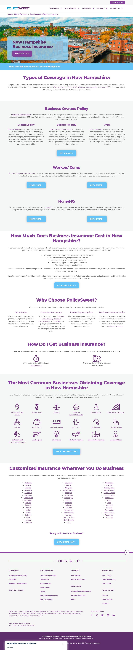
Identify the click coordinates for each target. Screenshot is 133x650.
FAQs (73, 599)
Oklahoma (109, 483)
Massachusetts (68, 490)
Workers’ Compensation (87, 87)
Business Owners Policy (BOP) (65, 87)
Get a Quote (106, 575)
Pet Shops (76, 427)
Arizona (28, 488)
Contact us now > (115, 326)
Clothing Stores (116, 427)
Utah (109, 502)
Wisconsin (109, 515)
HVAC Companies (76, 440)
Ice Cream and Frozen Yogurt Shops (17, 441)
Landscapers (37, 440)
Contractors (36, 427)
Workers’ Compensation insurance (22, 173)
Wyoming (109, 517)
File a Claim (106, 583)
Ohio (69, 522)
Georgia (28, 505)
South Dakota (109, 495)
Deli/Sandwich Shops (116, 412)
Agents (105, 595)
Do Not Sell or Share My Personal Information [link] (83, 643)
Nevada (69, 507)
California (28, 492)
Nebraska (69, 505)
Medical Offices (116, 440)
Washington (109, 510)
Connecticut (28, 497)
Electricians (56, 440)
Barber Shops (36, 412)
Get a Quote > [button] (22, 53)
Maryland (68, 488)
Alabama (28, 483)
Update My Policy (109, 579)
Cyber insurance (96, 129)
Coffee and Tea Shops (17, 413)
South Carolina (109, 492)
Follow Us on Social (78, 579)
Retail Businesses (46, 599)
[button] (63, 644)
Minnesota (69, 495)
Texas (109, 500)
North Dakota (68, 520)
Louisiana (68, 483)
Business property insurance (61, 129)
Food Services (45, 583)
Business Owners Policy (21, 114)
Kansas (28, 520)
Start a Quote (117, 2)
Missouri (68, 500)
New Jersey (68, 510)
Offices (17, 427)
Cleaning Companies (96, 440)
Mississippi (68, 497)
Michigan (68, 492)
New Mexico (68, 512)
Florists (56, 412)
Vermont (109, 505)
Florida (28, 502)
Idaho (28, 510)
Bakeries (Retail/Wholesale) (76, 413)
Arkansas (28, 490)
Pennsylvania (109, 488)
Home (9, 14)
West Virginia (109, 512)
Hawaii (28, 507)
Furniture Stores (56, 427)
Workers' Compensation (18, 583)
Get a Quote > (36, 365)
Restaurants (96, 427)
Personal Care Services (49, 595)
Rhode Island (109, 490)
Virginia (109, 507)
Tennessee (109, 497)
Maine (68, 485)
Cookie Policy (10, 647)
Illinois (28, 512)
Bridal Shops (96, 412)
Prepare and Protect (78, 595)
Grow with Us (107, 599)
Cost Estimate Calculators (81, 591)
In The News (76, 575)
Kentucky (28, 522)
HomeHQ (104, 87)
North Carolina (68, 517)
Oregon (109, 485)
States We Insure (21, 14)
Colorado (28, 495)
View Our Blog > (97, 611)
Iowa (28, 517)
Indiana (28, 515)
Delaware (28, 500)
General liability (14, 129)
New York (68, 515)
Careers (105, 603)
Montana (68, 502)
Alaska (28, 485)
